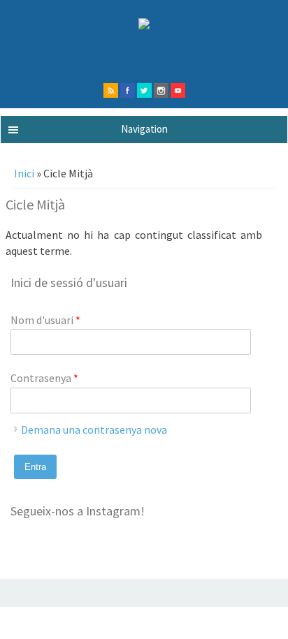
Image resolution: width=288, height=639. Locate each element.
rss (110, 90)
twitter (144, 90)
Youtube (178, 90)
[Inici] (144, 25)
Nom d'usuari (45, 320)
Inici (24, 173)
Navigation (144, 128)
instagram (161, 90)
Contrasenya (44, 378)
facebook (127, 90)
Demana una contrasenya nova (94, 429)
